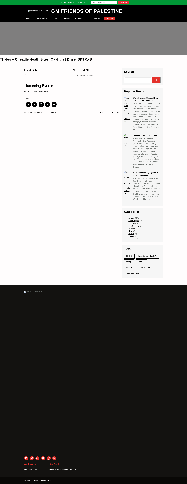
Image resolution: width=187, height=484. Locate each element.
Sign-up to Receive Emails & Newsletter (75, 2)
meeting (130, 267)
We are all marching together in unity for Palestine (145, 174)
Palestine (145, 267)
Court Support (133, 221)
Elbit (129, 262)
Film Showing (133, 226)
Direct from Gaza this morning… (146, 135)
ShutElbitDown (133, 273)
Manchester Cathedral (109, 112)
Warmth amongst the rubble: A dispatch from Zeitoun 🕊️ (145, 99)
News (130, 231)
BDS (129, 256)
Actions (131, 218)
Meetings (131, 228)
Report (131, 236)
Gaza (141, 262)
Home (28, 18)
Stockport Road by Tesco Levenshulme (41, 112)
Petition (131, 234)
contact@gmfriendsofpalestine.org (62, 469)
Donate (110, 18)
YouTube (131, 239)
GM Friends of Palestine (86, 11)
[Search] (156, 80)
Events (131, 223)
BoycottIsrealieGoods (147, 256)
